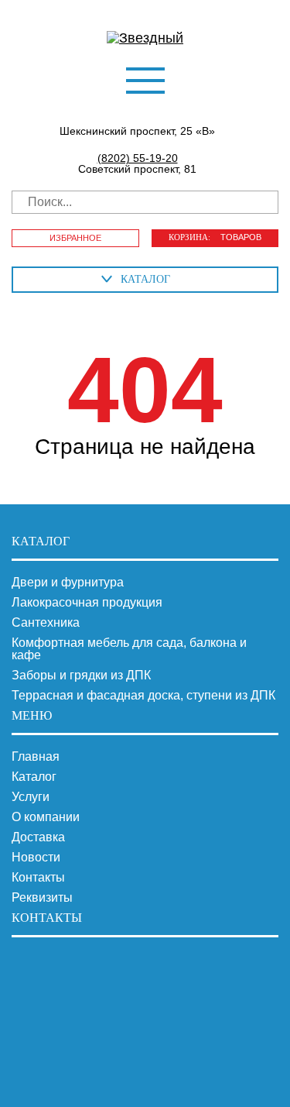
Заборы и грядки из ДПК (81, 675)
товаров (215, 237)
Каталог (34, 777)
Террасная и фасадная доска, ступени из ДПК (143, 695)
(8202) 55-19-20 (137, 158)
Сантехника (46, 623)
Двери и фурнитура (68, 582)
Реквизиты (42, 898)
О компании (46, 817)
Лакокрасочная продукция (87, 602)
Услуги (30, 797)
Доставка (38, 837)
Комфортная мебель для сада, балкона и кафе (129, 649)
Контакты (38, 878)
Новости (36, 857)
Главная (36, 757)
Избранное (75, 237)
